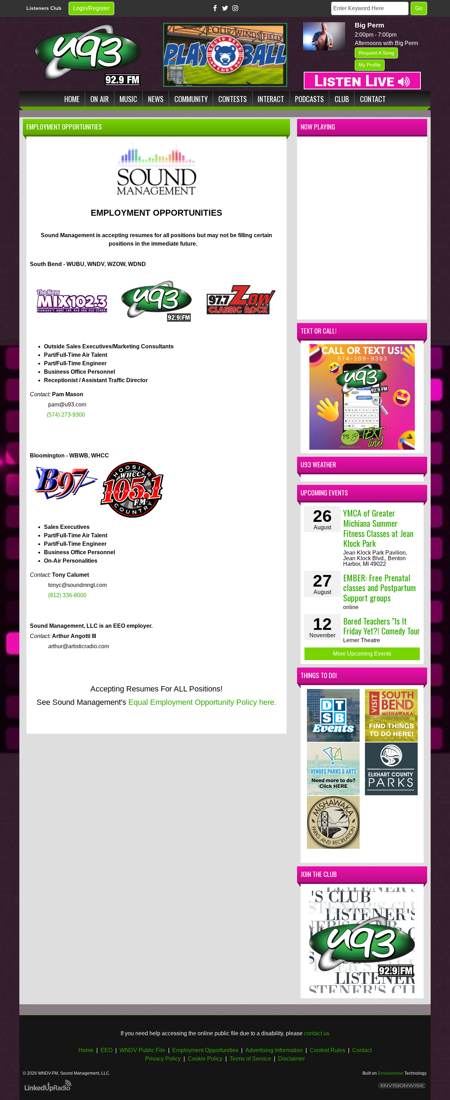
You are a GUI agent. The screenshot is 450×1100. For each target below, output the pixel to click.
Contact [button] (373, 98)
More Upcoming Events (362, 654)
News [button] (155, 98)
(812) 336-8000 (67, 595)
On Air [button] (99, 98)
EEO (106, 1050)
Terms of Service (250, 1059)
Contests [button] (232, 98)
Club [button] (342, 98)
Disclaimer (291, 1059)
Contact (362, 1050)
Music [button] (128, 98)
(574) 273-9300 (66, 415)
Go (419, 8)
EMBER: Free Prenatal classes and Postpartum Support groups (379, 587)
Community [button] (191, 98)
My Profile (370, 65)
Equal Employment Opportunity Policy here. (202, 702)
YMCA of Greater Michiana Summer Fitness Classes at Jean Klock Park (378, 527)
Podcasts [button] (309, 98)
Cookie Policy (205, 1059)
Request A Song (376, 53)
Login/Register (91, 8)
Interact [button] (271, 98)
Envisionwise (390, 1073)
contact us (316, 1033)
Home (86, 1050)
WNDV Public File (142, 1050)
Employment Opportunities (205, 1050)
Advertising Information (274, 1050)
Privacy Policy (163, 1059)
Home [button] (71, 98)
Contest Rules (327, 1050)
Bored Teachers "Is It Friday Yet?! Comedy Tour (381, 625)
